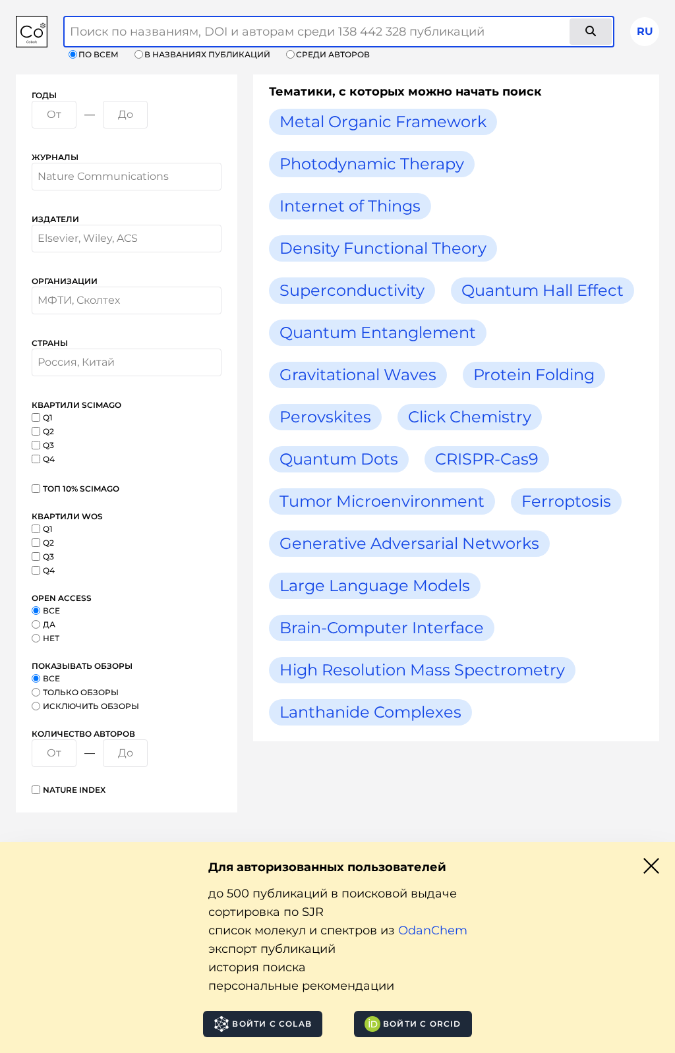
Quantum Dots (338, 459)
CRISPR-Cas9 (487, 459)
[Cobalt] (31, 31)
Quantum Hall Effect (542, 290)
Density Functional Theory (382, 248)
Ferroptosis (566, 501)
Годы (44, 95)
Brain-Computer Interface (381, 627)
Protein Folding (534, 374)
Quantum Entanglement (377, 332)
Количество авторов (83, 734)
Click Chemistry (469, 416)
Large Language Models (374, 585)
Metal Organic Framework (382, 121)
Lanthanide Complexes (370, 712)
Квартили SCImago (76, 405)
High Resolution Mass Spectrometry (422, 669)
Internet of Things (350, 205)
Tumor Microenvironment (381, 501)
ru (645, 31)
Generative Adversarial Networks (409, 543)
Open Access (62, 598)
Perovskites (325, 416)
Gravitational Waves (357, 374)
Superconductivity (352, 290)
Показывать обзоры (82, 666)
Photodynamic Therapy (371, 163)
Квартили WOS (67, 516)
